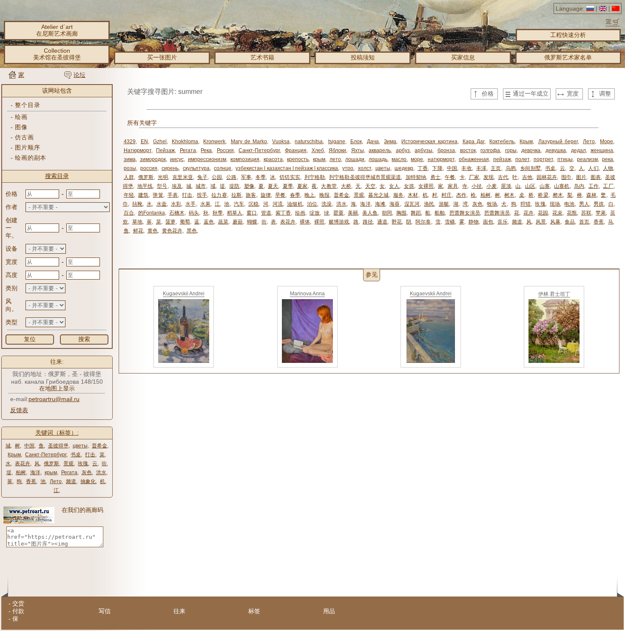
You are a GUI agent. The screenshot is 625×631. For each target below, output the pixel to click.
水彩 (176, 204)
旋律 (266, 195)
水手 (190, 204)
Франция (296, 150)
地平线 (145, 186)
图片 (581, 177)
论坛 (79, 74)
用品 (329, 611)
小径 (477, 186)
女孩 (409, 186)
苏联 (586, 213)
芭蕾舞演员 (497, 213)
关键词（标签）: (57, 432)
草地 (137, 222)
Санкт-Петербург (45, 455)
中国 (29, 446)
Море (606, 141)
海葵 (394, 204)
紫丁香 (283, 213)
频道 (71, 481)
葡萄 (185, 222)
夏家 (302, 186)
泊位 (312, 204)
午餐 (450, 177)
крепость (298, 159)
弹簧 (158, 195)
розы (130, 168)
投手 (202, 195)
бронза (446, 150)
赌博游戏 (339, 222)
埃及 (177, 186)
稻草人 (234, 213)
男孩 (599, 204)
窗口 (252, 213)
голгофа (490, 150)
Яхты (357, 150)
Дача (373, 141)
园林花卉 (547, 177)
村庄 (446, 195)
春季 (295, 195)
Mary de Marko (249, 141)
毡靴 (137, 204)
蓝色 (209, 222)
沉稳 (253, 204)
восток (468, 150)
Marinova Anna (307, 294)
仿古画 (24, 137)
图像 (21, 127)
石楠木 (177, 213)
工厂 (608, 186)
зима (130, 159)
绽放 (315, 213)
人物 (608, 168)
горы (511, 150)
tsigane (336, 141)
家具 (453, 186)
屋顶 (506, 186)
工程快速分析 (568, 34)
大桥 (346, 186)
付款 (18, 611)
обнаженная (474, 159)
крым (51, 472)
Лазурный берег (558, 141)
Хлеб (318, 150)
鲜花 (138, 231)
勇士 (435, 177)
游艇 (444, 204)
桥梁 (543, 195)
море (417, 159)
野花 (397, 222)
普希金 (99, 446)
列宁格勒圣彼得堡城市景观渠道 (365, 177)
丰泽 (481, 168)
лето (335, 159)
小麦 (491, 186)
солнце (222, 168)
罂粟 (338, 213)
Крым (14, 455)
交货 (18, 603)
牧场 (492, 204)
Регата (69, 472)
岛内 (579, 186)
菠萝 (170, 222)
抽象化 (88, 481)
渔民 (429, 204)
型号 (162, 186)
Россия (225, 150)
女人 (394, 186)
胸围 (401, 213)
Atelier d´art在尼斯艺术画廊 (57, 30)
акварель (380, 150)
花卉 (528, 213)
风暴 (555, 222)
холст (364, 168)
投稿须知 (363, 57)
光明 (163, 177)
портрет (543, 159)
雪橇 (450, 222)
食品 (570, 222)
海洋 (35, 472)
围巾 (566, 177)
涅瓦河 (412, 204)
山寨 (545, 186)
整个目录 (27, 105)
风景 (541, 222)
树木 (509, 195)
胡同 (387, 213)
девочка (530, 150)
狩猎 (525, 204)
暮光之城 (378, 195)
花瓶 (572, 213)
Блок (356, 141)
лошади (354, 159)
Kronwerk (214, 141)
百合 (129, 213)
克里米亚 (182, 177)
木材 (413, 195)
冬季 (261, 177)
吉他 (527, 177)
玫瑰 (83, 464)
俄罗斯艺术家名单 (568, 57)
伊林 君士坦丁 (554, 294)
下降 (437, 168)
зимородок (153, 159)
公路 (231, 177)
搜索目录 (57, 176)
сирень (170, 168)
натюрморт (441, 159)
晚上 (309, 195)
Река (206, 150)
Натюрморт (137, 150)
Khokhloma (185, 141)
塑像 (249, 186)
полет (522, 159)
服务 (398, 195)
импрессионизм (207, 159)
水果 (205, 204)
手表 (173, 195)
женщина (602, 150)
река (607, 159)
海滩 (380, 204)
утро (347, 168)
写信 (105, 611)
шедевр (404, 168)
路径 (368, 222)
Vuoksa (281, 141)
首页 (584, 222)
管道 (266, 213)
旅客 (251, 195)
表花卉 (22, 464)
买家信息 (463, 57)
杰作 (461, 195)
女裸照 (426, 186)
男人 (584, 204)
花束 (557, 213)
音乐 (502, 222)
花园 (543, 213)
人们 (593, 168)
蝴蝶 (252, 222)
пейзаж (502, 159)
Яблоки (337, 150)
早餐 (280, 195)
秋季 (218, 213)
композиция (244, 159)
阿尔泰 (423, 222)
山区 (530, 186)
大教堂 (328, 186)
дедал (578, 150)
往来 (179, 611)
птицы (565, 159)
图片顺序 (27, 147)
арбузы (423, 150)
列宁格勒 (314, 177)
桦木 (558, 195)
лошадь (378, 159)
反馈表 (19, 410)
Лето (56, 481)
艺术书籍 (262, 57)
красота (273, 159)
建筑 (143, 195)
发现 (488, 177)
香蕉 (31, 481)
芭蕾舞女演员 (464, 213)
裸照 (319, 222)
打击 (90, 455)
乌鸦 (511, 168)
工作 (593, 186)
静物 (474, 222)
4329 (130, 141)
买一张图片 (162, 57)
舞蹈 (416, 213)
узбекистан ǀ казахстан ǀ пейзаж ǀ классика (287, 168)
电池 (569, 204)
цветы (80, 446)
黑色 (192, 231)
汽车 (239, 204)
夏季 (288, 186)
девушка (555, 150)
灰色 (87, 472)
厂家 (474, 177)
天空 (370, 186)
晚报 (324, 195)
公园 (217, 177)
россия (148, 168)
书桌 (76, 455)
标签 (254, 611)
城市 (201, 186)
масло (399, 159)
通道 (382, 222)
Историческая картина (429, 141)
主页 (496, 168)
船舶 (440, 213)
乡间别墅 (530, 168)
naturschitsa (309, 141)
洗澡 (326, 204)
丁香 (423, 168)
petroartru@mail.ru (54, 399)
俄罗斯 (51, 464)
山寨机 (561, 186)
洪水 (101, 472)
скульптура (196, 168)
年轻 (129, 195)
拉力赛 (219, 195)
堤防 (234, 186)
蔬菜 (223, 222)
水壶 (161, 204)
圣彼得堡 (58, 446)
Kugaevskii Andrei (184, 294)
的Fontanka (151, 213)
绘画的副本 (30, 157)
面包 (488, 222)
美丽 (353, 213)
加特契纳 (416, 177)
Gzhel (160, 141)
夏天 (273, 186)
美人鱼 (370, 213)
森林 (591, 195)
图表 (596, 177)
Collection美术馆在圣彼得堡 (57, 54)
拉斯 (236, 195)
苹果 (601, 213)
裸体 (305, 222)
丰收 (466, 168)
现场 (555, 204)
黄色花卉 (172, 231)
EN (144, 141)
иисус (177, 159)
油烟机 (294, 204)
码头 (194, 213)
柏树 (21, 472)
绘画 (21, 116)
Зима (390, 141)
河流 (278, 204)
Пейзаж (165, 150)
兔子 (202, 177)
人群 (129, 177)
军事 (246, 177)
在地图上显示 (57, 388)
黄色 (153, 231)
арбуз (403, 150)
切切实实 (289, 177)
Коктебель (501, 141)
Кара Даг (473, 141)
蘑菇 (238, 222)
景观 (68, 464)
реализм (587, 159)
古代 (503, 177)
